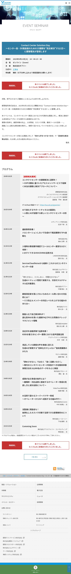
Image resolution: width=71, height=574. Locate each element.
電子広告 (40, 490)
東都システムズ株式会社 (11, 554)
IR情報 (4, 490)
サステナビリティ (7, 496)
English (66, 3)
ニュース (40, 496)
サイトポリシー (7, 514)
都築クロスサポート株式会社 (12, 544)
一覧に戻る (34, 457)
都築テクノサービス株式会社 (12, 538)
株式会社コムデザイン (10, 548)
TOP (4, 476)
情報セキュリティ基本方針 (10, 518)
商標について (7, 525)
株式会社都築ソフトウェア (12, 541)
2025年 (22, 476)
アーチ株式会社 (8, 551)
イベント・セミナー (13, 476)
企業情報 (40, 484)
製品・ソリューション (9, 484)
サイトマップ (40, 525)
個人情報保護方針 (41, 514)
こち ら (15, 69)
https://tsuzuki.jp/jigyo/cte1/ (50, 205)
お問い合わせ (6, 508)
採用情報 (40, 502)
